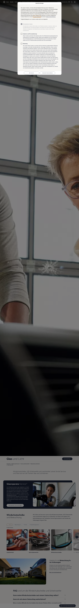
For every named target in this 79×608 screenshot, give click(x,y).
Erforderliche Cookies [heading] (28, 24)
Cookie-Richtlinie (37, 16)
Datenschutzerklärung (50, 16)
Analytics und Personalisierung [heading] (30, 33)
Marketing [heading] (25, 43)
